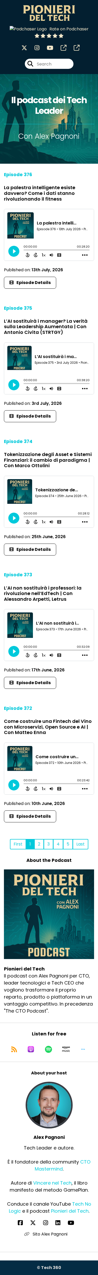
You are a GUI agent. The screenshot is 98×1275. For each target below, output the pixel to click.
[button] (83, 1049)
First (18, 844)
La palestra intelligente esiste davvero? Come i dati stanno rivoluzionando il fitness (39, 193)
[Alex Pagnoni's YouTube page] (74, 1223)
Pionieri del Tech (70, 1211)
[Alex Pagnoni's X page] (36, 1223)
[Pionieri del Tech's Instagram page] (33, 48)
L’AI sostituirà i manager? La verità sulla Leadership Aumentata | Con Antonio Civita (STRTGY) (46, 326)
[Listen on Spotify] (48, 1049)
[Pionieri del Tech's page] (60, 48)
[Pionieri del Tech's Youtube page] (47, 48)
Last (80, 844)
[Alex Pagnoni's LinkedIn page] (61, 1223)
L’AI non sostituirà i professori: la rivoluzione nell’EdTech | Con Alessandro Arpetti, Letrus (43, 593)
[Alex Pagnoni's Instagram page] (48, 1223)
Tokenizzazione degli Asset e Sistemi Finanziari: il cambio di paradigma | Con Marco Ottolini (48, 460)
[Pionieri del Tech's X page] (24, 48)
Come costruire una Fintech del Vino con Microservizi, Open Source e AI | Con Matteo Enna (48, 727)
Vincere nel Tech (52, 1183)
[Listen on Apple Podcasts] (31, 1049)
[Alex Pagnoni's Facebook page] (23, 1223)
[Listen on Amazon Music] (66, 1049)
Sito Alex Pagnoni (49, 1234)
